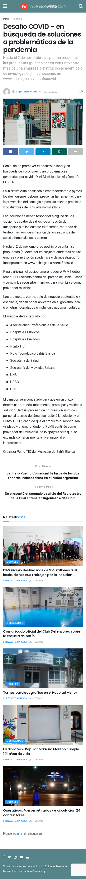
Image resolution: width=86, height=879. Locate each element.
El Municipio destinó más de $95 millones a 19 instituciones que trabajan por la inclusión (40, 572)
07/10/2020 (50, 92)
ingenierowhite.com (61, 866)
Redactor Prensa (16, 580)
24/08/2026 (37, 580)
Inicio (6, 19)
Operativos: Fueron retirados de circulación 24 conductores (41, 812)
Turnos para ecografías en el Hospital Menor (40, 692)
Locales (17, 19)
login (16, 834)
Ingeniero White (26, 92)
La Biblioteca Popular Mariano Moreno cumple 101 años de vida (41, 751)
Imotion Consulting (34, 871)
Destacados (15, 623)
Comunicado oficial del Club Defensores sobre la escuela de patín (41, 633)
